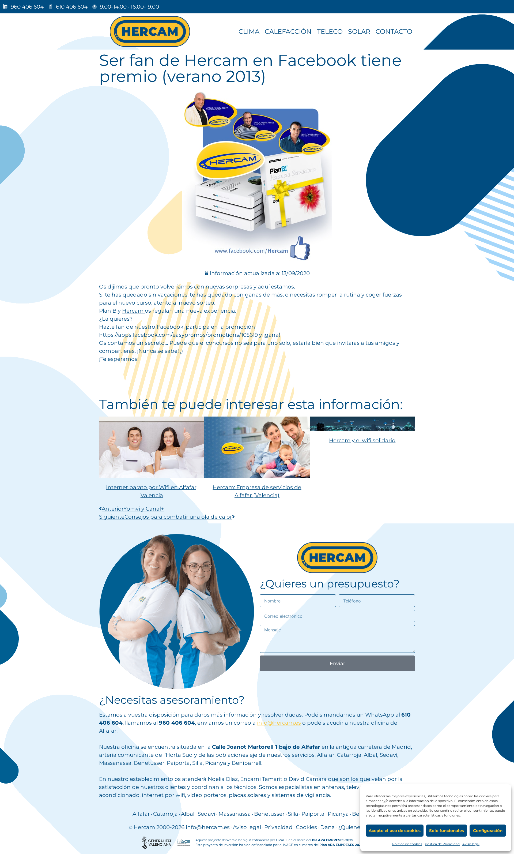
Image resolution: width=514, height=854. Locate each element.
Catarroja (165, 814)
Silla (293, 814)
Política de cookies (407, 844)
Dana (327, 827)
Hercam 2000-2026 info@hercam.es (182, 827)
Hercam (133, 311)
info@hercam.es (279, 723)
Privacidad (278, 827)
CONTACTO (394, 31)
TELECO (330, 31)
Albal (187, 814)
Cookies (306, 827)
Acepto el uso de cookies (395, 830)
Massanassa (234, 814)
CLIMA (249, 31)
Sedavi (206, 814)
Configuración (487, 830)
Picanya (338, 814)
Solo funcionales (446, 830)
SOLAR (359, 31)
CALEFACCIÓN (288, 31)
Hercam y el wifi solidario (362, 440)
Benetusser (269, 814)
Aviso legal (470, 844)
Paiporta (312, 814)
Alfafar (141, 814)
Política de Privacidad (442, 844)
